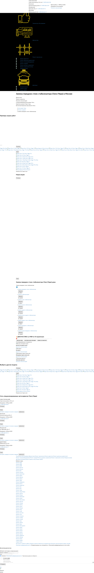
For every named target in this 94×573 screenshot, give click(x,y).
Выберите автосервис (5, 551)
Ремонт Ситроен (20, 516)
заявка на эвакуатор (42, 340)
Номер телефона (4, 552)
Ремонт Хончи (19, 532)
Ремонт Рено (19, 509)
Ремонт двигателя (24, 58)
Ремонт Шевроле (20, 535)
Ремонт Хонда (19, 530)
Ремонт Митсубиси (20, 499)
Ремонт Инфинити (20, 482)
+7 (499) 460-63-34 (45, 5)
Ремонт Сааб (19, 511)
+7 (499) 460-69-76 (41, 8)
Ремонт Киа (18, 488)
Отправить (2, 564)
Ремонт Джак (19, 475)
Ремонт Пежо (19, 506)
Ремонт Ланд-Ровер (20, 491)
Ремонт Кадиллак (20, 485)
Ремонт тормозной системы (26, 66)
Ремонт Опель (19, 504)
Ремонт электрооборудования (27, 61)
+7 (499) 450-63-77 (42, 12)
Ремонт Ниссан (19, 501)
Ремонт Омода (19, 503)
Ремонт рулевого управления (27, 65)
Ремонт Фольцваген (20, 525)
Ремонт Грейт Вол (20, 474)
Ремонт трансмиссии (37, 57)
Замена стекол (23, 88)
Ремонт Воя (18, 470)
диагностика (20, 340)
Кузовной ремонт (24, 86)
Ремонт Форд (19, 527)
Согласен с (11, 555)
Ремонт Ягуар (19, 538)
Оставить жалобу (66, 543)
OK (0, 567)
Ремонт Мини (19, 498)
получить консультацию (30, 340)
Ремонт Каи (18, 486)
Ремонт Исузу (19, 483)
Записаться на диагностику (44, 543)
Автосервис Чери (22, 108)
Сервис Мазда (19, 540)
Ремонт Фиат (19, 524)
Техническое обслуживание (39, 23)
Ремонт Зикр (19, 480)
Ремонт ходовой (24, 63)
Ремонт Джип (19, 478)
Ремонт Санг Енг (20, 512)
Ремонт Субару (19, 517)
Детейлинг (35, 85)
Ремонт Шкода (19, 537)
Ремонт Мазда (19, 495)
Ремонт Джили (19, 477)
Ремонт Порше (19, 508)
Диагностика (35, 40)
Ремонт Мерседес (20, 496)
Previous (18, 146)
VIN (1, 554)
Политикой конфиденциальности (14, 555)
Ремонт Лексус (19, 493)
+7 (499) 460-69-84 (46, 2)
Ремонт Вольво (19, 469)
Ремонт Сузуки (19, 519)
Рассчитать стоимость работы (23, 543)
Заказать (21, 291)
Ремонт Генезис (19, 472)
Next (17, 151)
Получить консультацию (56, 8)
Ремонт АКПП (23, 90)
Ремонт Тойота (19, 522)
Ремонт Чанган (19, 533)
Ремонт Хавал (19, 529)
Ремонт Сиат (19, 514)
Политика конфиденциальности (23, 545)
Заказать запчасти (34, 543)
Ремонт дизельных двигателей (27, 60)
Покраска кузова (24, 68)
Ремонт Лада (19, 490)
